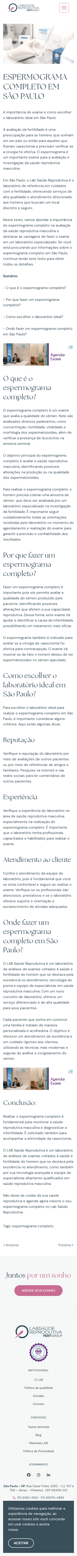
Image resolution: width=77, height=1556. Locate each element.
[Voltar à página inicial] (23, 8)
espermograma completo (32, 1226)
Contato (38, 1404)
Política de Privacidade (38, 1451)
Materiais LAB (38, 1443)
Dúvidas (38, 1396)
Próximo (64, 1245)
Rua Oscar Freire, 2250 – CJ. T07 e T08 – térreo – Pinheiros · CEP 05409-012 (38, 1488)
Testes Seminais (38, 1427)
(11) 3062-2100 (27, 1498)
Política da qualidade (38, 1388)
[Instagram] (39, 1475)
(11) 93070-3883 (52, 1498)
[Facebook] (29, 1475)
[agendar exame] (38, 354)
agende (32, 1201)
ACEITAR (21, 1543)
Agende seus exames (38, 1290)
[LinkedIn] (48, 1475)
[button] (64, 8)
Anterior (12, 1245)
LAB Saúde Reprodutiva (26, 963)
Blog (38, 1435)
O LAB (38, 1380)
